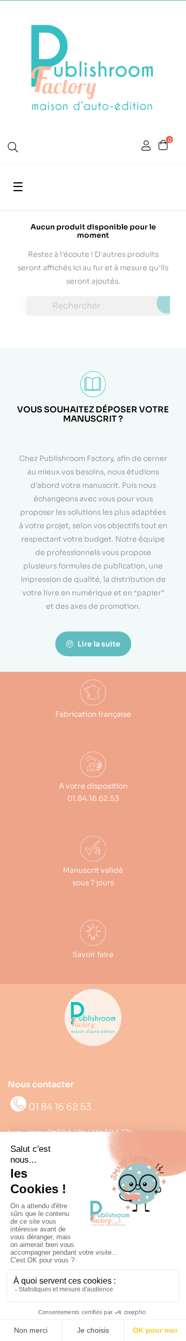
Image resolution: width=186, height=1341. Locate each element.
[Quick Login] (146, 146)
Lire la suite (98, 644)
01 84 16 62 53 (59, 1107)
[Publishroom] (93, 1017)
